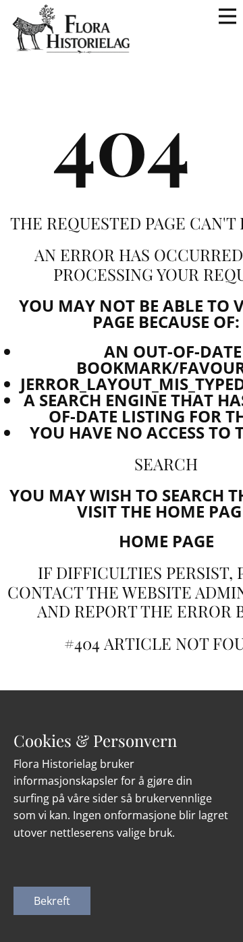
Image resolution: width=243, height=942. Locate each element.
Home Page (166, 541)
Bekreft (52, 900)
